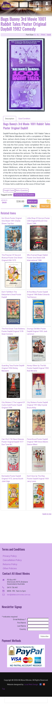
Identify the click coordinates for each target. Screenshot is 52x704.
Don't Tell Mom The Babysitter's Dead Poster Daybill (11, 294)
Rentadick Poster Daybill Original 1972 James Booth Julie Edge (12, 478)
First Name (21, 623)
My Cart (46, 8)
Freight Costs (9, 190)
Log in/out (46, 2)
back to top (47, 514)
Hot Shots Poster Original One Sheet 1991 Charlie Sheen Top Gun (12, 220)
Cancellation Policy (12, 560)
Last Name (21, 626)
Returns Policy (10, 564)
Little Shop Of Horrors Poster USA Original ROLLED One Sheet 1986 (38, 220)
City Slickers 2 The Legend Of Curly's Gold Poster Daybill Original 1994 (13, 405)
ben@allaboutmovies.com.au (18, 595)
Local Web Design (31, 684)
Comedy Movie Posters (25, 195)
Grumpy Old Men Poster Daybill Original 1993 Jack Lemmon (37, 331)
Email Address (19, 619)
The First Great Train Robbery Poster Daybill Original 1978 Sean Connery (13, 331)
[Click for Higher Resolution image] (26, 74)
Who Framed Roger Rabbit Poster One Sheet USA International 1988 (37, 257)
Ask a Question (22, 190)
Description (9, 119)
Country (23, 629)
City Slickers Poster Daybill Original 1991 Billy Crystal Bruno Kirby (37, 405)
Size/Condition (24, 119)
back (49, 35)
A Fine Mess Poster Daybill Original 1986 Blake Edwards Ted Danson (38, 294)
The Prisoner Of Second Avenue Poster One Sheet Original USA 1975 (12, 257)
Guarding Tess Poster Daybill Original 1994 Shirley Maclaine (13, 368)
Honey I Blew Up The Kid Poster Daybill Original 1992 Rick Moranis (38, 368)
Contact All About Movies (16, 573)
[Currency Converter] (49, 202)
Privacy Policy (10, 556)
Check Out (37, 8)
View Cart (45, 206)
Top (3, 689)
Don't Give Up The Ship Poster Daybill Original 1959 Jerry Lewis (38, 478)
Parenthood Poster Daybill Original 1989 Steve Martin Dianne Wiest (37, 441)
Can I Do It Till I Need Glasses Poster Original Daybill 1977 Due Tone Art (13, 441)
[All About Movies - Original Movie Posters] (6, 6)
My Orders (37, 2)
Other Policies (10, 568)
